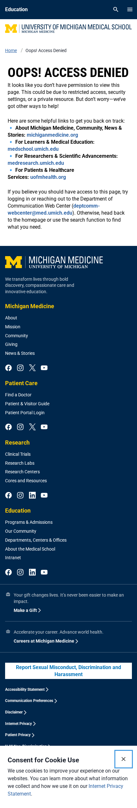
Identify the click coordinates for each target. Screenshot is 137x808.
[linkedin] (32, 495)
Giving (11, 344)
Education (18, 510)
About (11, 317)
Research (17, 442)
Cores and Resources (26, 480)
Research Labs (19, 463)
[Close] (124, 759)
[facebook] (8, 368)
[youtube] (44, 368)
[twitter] (32, 368)
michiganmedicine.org (52, 135)
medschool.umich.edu (33, 149)
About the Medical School (30, 549)
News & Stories (20, 353)
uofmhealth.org (48, 177)
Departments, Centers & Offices (36, 540)
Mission (12, 326)
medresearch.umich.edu (36, 163)
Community (16, 335)
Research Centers (22, 471)
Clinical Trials (18, 454)
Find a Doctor (18, 394)
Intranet (13, 557)
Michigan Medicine (29, 306)
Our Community (20, 531)
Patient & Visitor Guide (27, 403)
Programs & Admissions (29, 522)
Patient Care (21, 383)
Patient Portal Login (25, 412)
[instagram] (20, 368)
